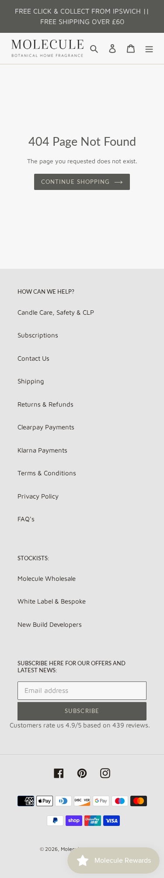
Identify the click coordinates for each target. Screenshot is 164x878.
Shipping (30, 381)
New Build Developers (49, 624)
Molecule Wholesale (46, 578)
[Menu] (149, 48)
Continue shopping (75, 181)
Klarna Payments (42, 450)
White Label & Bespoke (51, 601)
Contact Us (33, 358)
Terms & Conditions (46, 473)
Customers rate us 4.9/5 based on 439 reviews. (80, 725)
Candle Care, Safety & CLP (55, 312)
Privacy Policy (38, 496)
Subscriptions (37, 335)
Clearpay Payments (45, 427)
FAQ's (26, 519)
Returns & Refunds (45, 404)
